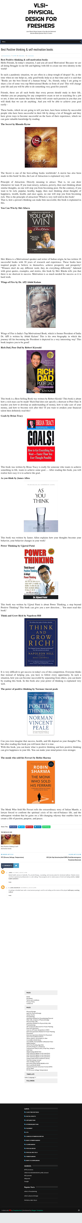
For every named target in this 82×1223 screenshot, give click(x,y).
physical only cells (32, 1152)
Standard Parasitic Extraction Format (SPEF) (39, 1067)
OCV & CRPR (30, 1068)
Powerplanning (30, 1025)
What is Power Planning (33, 1140)
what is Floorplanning (30, 1191)
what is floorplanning (33, 1160)
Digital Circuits (31, 1116)
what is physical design (31, 1196)
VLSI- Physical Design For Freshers (41, 15)
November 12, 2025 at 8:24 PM (28, 887)
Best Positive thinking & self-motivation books (10, 848)
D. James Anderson (14, 887)
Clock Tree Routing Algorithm (35, 1045)
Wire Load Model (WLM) (33, 1065)
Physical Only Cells (32, 1021)
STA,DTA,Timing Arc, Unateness (35, 1047)
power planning (31, 1156)
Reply (10, 882)
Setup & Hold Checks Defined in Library (38, 1058)
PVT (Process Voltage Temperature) (37, 1070)
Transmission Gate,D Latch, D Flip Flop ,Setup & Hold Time (40, 1049)
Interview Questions (32, 1028)
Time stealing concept (33, 1062)
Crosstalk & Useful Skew (33, 1040)
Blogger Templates (37, 1210)
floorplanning (30, 1144)
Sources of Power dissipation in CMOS (37, 1030)
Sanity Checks (30, 1015)
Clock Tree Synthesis (32, 1112)
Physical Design (31, 1011)
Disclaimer (29, 998)
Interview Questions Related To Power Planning (40, 1032)
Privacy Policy (30, 1002)
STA (27, 1132)
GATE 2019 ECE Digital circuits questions (38, 1055)
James (10, 872)
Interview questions (32, 1124)
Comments (30, 56)
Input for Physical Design (33, 1013)
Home (28, 997)
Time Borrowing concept (33, 1060)
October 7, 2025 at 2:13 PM (20, 872)
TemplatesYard (17, 1210)
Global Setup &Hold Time (33, 1052)
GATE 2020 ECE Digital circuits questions (38, 1053)
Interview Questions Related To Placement (39, 1035)
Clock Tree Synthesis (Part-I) (34, 1036)
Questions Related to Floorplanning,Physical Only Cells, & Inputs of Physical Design (39, 1019)
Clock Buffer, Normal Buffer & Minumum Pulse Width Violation (39, 1042)
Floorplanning (30, 1016)
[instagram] (78, 1210)
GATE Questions (30, 1120)
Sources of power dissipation (35, 1136)
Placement (29, 1033)
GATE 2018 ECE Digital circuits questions (38, 1057)
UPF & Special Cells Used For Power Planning (39, 1027)
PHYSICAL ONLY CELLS (30, 1200)
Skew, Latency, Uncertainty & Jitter (37, 1038)
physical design (31, 1148)
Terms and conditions (32, 1000)
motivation (21, 56)
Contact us (29, 1003)
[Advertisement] (41, 945)
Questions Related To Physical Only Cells (38, 1023)
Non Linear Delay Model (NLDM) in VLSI (37, 1063)
